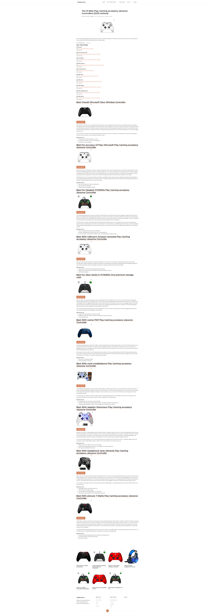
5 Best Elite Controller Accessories (82, 566)
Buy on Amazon (81, 122)
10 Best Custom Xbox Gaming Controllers (113, 566)
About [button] (128, 2)
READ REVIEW (79, 50)
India (111, 606)
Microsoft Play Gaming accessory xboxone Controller (89, 54)
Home (103, 2)
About (97, 602)
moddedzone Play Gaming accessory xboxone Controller (90, 81)
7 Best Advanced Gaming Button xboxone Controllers (99, 567)
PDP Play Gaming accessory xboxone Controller (88, 76)
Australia (112, 604)
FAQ (97, 604)
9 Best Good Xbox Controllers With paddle (82, 588)
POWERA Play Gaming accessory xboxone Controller (89, 59)
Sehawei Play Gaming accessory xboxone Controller (89, 92)
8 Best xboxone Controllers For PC (99, 588)
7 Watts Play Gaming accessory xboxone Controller (89, 97)
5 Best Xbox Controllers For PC (115, 588)
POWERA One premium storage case (86, 70)
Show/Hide (88, 42)
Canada (111, 602)
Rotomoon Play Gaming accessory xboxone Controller (89, 87)
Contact (135, 2)
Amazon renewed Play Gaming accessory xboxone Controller (91, 65)
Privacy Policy (122, 2)
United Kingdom (113, 600)
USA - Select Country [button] (111, 2)
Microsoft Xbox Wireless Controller (85, 48)
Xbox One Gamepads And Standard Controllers (103, 16)
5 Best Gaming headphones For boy (129, 566)
